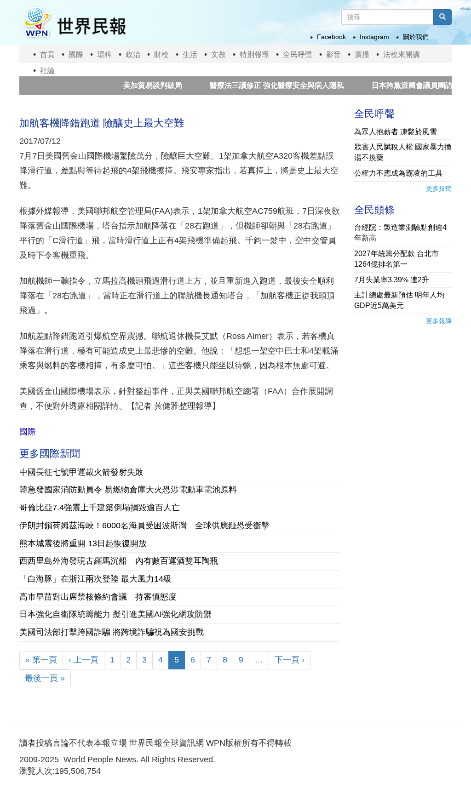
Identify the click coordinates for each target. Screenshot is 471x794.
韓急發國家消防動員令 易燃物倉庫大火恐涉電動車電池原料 (128, 489)
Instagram (374, 36)
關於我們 (416, 36)
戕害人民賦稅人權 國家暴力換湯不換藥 (403, 152)
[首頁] (74, 22)
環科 (104, 54)
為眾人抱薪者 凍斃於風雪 (395, 132)
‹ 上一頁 (83, 659)
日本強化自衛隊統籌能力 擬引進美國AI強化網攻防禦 (115, 614)
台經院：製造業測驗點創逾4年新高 (400, 232)
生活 (190, 54)
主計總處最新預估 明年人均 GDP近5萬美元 (399, 300)
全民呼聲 (297, 54)
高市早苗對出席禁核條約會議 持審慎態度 (98, 596)
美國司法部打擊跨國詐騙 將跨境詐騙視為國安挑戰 (111, 632)
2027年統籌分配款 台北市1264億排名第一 (396, 259)
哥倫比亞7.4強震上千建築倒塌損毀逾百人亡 (99, 507)
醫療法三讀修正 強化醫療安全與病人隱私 (260, 85)
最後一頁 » (45, 678)
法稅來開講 (401, 54)
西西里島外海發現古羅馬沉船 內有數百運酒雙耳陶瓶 (118, 561)
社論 (47, 70)
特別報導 (254, 54)
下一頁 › (289, 659)
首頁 (47, 54)
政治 (133, 54)
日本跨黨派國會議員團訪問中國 (406, 85)
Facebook (331, 36)
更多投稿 (439, 188)
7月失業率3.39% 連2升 (391, 280)
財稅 (161, 54)
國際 (76, 54)
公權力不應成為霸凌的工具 (398, 173)
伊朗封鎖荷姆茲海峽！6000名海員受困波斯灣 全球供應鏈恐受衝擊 (144, 525)
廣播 (362, 54)
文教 (218, 54)
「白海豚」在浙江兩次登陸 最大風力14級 (95, 578)
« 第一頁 (41, 659)
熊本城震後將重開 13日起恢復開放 (83, 543)
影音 (333, 54)
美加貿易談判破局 (136, 85)
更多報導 (439, 321)
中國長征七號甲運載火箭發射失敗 (81, 472)
